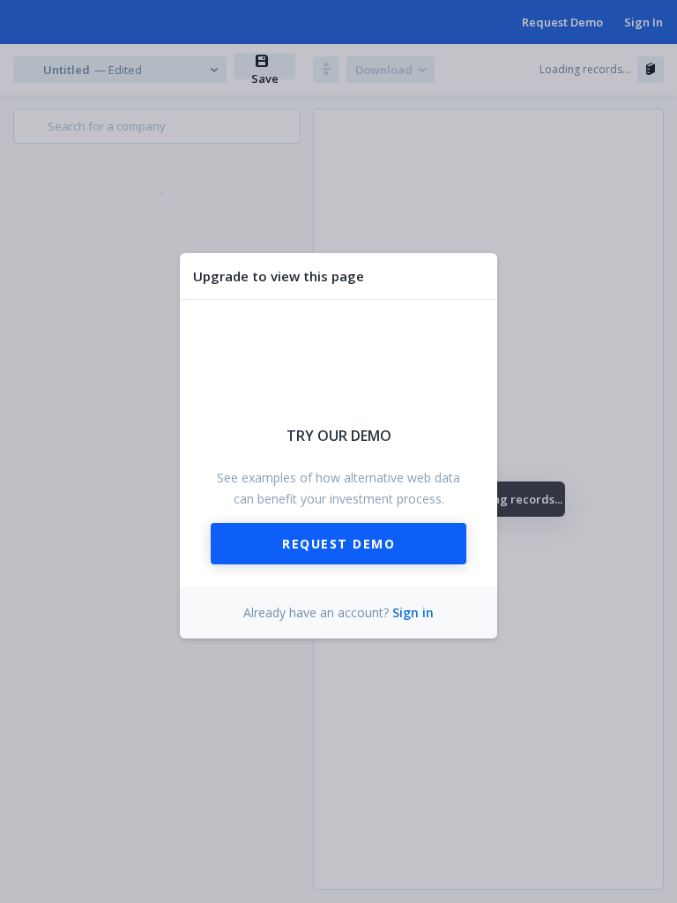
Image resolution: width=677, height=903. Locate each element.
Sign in (413, 612)
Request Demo (338, 543)
